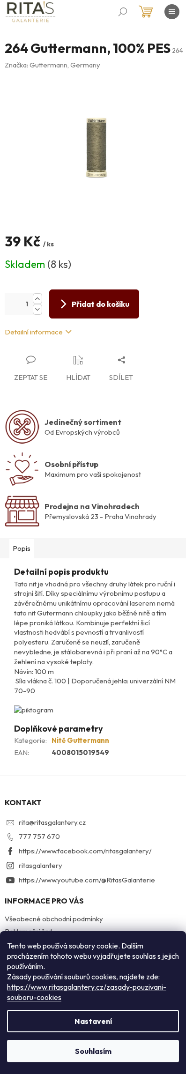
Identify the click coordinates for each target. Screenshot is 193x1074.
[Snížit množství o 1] (37, 309)
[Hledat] (122, 11)
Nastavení (93, 1021)
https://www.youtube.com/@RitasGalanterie (87, 879)
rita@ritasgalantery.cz (52, 822)
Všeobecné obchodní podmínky (54, 918)
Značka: (52, 64)
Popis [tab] (21, 548)
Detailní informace (34, 331)
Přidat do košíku (100, 304)
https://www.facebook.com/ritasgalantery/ (85, 850)
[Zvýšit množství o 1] (37, 298)
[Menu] (172, 11)
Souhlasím (93, 1051)
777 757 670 (39, 836)
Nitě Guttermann (80, 740)
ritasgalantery (40, 865)
